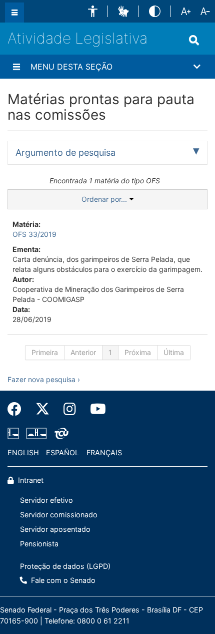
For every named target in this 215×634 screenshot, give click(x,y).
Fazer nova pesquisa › (44, 379)
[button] (93, 11)
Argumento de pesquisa (66, 152)
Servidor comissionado (59, 514)
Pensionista (39, 543)
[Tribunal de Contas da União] (59, 434)
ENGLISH (23, 452)
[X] (42, 409)
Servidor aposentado (55, 529)
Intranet (30, 480)
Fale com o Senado (62, 580)
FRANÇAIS (104, 452)
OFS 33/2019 (34, 234)
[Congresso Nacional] (36, 434)
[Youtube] (94, 409)
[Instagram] (69, 409)
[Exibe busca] (194, 40)
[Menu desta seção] (16, 66)
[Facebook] (18, 409)
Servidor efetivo (46, 500)
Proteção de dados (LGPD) (65, 566)
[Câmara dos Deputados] (15, 434)
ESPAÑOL (62, 452)
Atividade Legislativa (78, 38)
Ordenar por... (105, 199)
